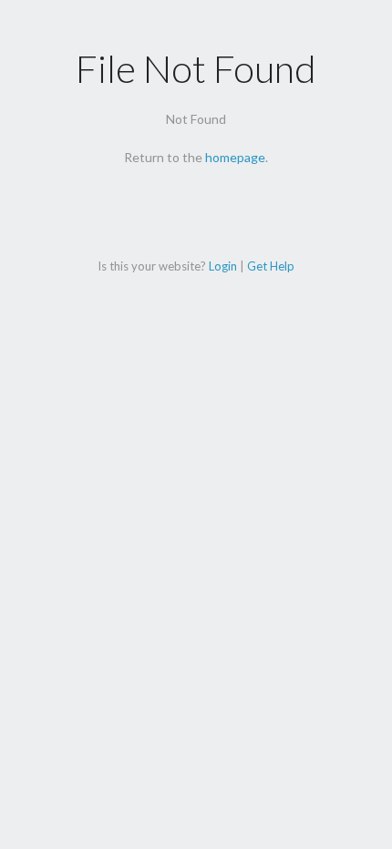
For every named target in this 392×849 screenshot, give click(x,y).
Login (223, 266)
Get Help (270, 266)
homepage (235, 157)
